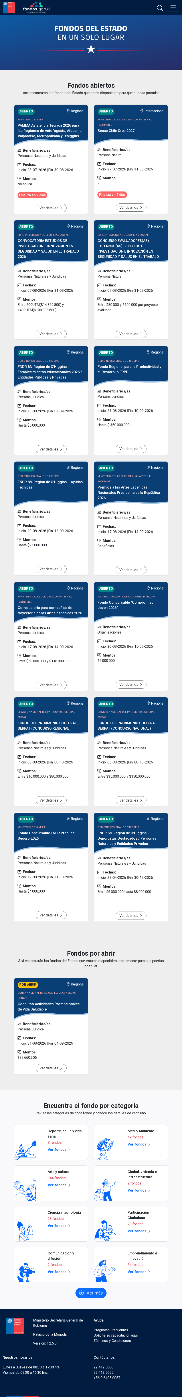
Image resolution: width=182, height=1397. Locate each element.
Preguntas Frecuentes (111, 1330)
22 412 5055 (103, 1372)
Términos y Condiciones (112, 1341)
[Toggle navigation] (173, 7)
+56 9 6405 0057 (107, 1378)
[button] (91, 1293)
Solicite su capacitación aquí (116, 1335)
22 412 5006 (103, 1367)
